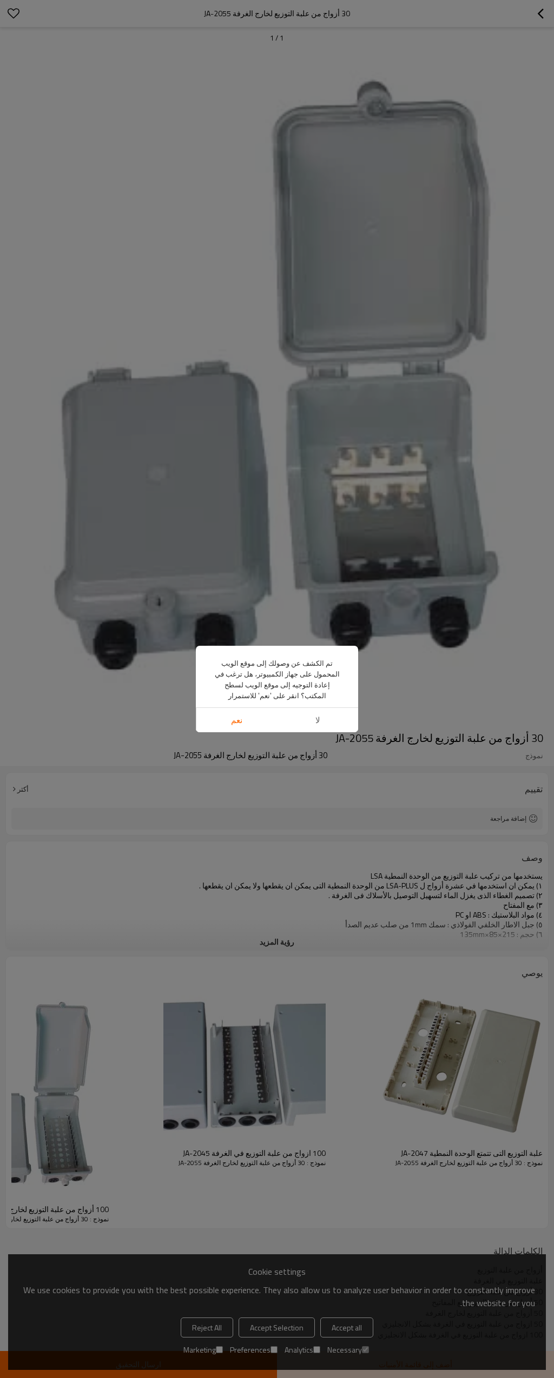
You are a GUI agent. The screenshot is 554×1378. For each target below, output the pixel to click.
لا (317, 720)
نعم (236, 720)
